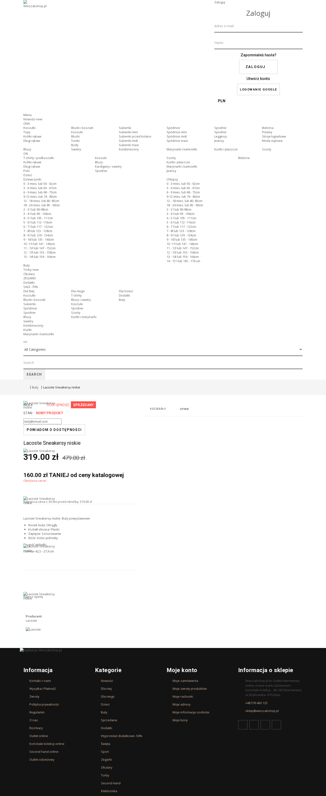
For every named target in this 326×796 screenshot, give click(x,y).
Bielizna (267, 128)
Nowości (32, 119)
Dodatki (29, 282)
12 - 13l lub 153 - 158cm (39, 252)
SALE (30, 287)
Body (75, 145)
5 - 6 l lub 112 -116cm (37, 222)
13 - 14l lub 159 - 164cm (39, 257)
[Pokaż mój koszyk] (258, 108)
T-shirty (76, 295)
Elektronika (109, 791)
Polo (26, 171)
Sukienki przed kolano (135, 136)
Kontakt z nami (40, 681)
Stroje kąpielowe (274, 136)
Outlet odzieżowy (41, 759)
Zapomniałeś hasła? (258, 55)
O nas (33, 720)
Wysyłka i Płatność (42, 688)
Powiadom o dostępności (54, 430)
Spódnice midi (177, 136)
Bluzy (27, 149)
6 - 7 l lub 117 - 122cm (38, 226)
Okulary (29, 274)
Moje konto (182, 670)
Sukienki (125, 128)
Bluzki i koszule (82, 128)
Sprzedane (109, 720)
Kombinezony (129, 149)
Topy (27, 132)
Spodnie (220, 128)
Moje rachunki (183, 696)
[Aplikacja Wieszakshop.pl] (163, 650)
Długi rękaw (31, 140)
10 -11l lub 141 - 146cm (39, 244)
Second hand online (43, 751)
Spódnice (173, 128)
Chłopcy (172, 179)
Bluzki (75, 136)
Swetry (76, 149)
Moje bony (180, 720)
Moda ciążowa (272, 140)
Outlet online (38, 736)
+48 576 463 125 (256, 703)
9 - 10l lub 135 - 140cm (38, 239)
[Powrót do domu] (25, 388)
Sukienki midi (128, 140)
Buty (26, 265)
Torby (31, 269)
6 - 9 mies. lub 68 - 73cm (40, 192)
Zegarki (106, 759)
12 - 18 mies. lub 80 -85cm (41, 201)
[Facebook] (242, 724)
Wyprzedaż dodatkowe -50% (121, 736)
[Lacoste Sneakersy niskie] (40, 472)
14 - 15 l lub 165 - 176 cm (183, 261)
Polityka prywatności (44, 704)
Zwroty (34, 696)
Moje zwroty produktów (190, 688)
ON (25, 153)
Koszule (77, 132)
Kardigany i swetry (108, 166)
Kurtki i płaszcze (226, 149)
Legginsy (220, 136)
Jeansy (219, 140)
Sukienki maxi (129, 145)
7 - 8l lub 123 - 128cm (37, 231)
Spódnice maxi (177, 140)
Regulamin (37, 712)
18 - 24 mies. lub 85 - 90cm (41, 205)
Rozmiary (36, 728)
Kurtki (27, 330)
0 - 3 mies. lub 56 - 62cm (40, 183)
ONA (26, 123)
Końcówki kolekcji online (46, 744)
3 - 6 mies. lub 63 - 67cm (40, 188)
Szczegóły (158, 409)
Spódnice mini (177, 132)
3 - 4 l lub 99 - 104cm (37, 214)
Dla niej (106, 688)
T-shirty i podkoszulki (38, 158)
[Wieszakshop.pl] (35, 10)
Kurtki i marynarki (83, 317)
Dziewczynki (32, 179)
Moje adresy (182, 704)
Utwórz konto (258, 78)
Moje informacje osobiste (191, 712)
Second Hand (111, 783)
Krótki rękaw (32, 136)
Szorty (266, 149)
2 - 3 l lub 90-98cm (35, 209)
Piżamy (267, 132)
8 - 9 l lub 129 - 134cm (38, 235)
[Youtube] (265, 724)
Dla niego (78, 291)
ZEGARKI (29, 278)
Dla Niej (28, 291)
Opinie (184, 409)
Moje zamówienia (185, 681)
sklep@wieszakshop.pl (262, 711)
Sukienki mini (128, 132)
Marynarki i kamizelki (182, 149)
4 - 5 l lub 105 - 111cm (38, 218)
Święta (105, 744)
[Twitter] (254, 724)
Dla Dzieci (126, 291)
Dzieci (27, 175)
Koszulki (29, 128)
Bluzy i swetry (81, 299)
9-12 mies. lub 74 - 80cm (40, 196)
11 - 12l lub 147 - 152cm (39, 248)
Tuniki (75, 140)
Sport (105, 751)
